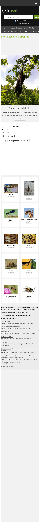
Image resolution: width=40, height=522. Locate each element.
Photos (27, 21)
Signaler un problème (32, 31)
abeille (11, 271)
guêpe (29, 296)
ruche (11, 194)
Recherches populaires (22, 23)
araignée (29, 197)
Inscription (14, 31)
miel (29, 315)
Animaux (12, 28)
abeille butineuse (11, 296)
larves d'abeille (11, 245)
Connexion (6, 31)
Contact (22, 31)
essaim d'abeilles (29, 28)
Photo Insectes (12, 313)
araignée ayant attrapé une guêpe (29, 220)
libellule (11, 220)
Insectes (19, 28)
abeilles (20, 315)
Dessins (19, 21)
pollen (29, 245)
